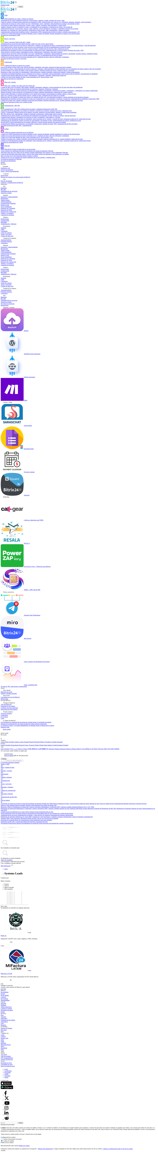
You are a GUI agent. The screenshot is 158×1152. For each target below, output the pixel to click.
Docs (2, 1031)
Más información (6, 866)
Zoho (2, 1040)
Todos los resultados (6, 860)
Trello (2, 1041)
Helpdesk (3, 1003)
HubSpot (3, 1043)
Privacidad (7, 1072)
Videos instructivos (6, 1007)
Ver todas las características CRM (10, 35)
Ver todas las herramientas (8, 161)
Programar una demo (7, 1010)
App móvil (4, 1054)
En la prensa (4, 998)
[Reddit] (6, 1119)
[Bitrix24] (9, 3)
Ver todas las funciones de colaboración (12, 78)
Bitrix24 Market (9, 755)
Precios (3, 162)
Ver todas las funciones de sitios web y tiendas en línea (16, 102)
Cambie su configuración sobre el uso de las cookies (118, 1149)
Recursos (3, 1025)
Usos (2, 1023)
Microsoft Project (6, 1044)
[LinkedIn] (6, 1114)
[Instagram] (6, 1110)
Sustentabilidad (5, 1000)
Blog (2, 1015)
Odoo (2, 1049)
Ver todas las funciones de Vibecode (11, 159)
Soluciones (4, 1018)
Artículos (3, 1017)
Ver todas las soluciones (7, 303)
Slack (2, 1046)
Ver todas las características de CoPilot (12, 142)
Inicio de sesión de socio (8, 1066)
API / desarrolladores (7, 1058)
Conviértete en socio (7, 1064)
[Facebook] (5, 1095)
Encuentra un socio (6, 1063)
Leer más (3, 989)
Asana (2, 1035)
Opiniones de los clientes (8, 1020)
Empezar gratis (5, 5)
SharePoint (4, 1048)
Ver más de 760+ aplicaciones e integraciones (14, 686)
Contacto (3, 997)
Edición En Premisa (6, 1028)
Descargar (4, 1030)
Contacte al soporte (6, 1008)
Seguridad (7, 1076)
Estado (3, 1012)
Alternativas (4, 1021)
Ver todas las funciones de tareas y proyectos (13, 58)
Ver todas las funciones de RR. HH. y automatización (16, 125)
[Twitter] (6, 1100)
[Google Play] (7, 1088)
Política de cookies (24, 1145)
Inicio (6, 869)
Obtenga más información (45, 1149)
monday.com (4, 1038)
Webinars (3, 1005)
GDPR (6, 1074)
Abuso (6, 1077)
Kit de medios (5, 995)
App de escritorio (6, 1056)
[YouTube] (7, 1105)
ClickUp (3, 1036)
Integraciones (4, 305)
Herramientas (4, 992)
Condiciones (8, 1071)
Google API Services (7, 1059)
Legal (6, 1069)
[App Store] (6, 1084)
